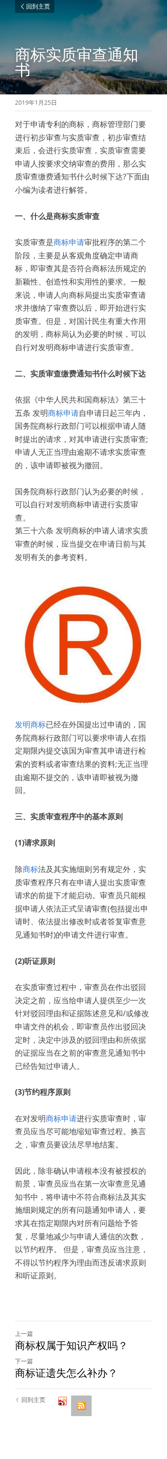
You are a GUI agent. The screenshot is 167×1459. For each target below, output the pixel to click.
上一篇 (24, 1333)
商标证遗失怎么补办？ (66, 1372)
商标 (30, 869)
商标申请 (69, 242)
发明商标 (30, 724)
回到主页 (38, 6)
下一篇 (24, 1361)
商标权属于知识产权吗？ (71, 1345)
